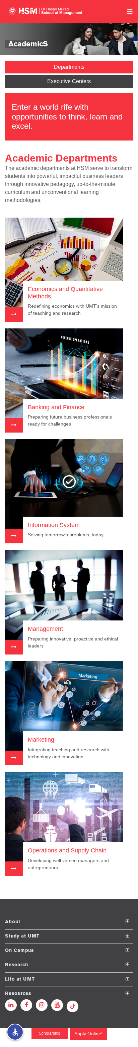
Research (16, 965)
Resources (18, 994)
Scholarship (50, 1033)
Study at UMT (22, 936)
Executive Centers (69, 81)
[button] (15, 1032)
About (12, 922)
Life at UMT (20, 979)
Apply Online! (88, 1033)
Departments (69, 67)
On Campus (19, 950)
